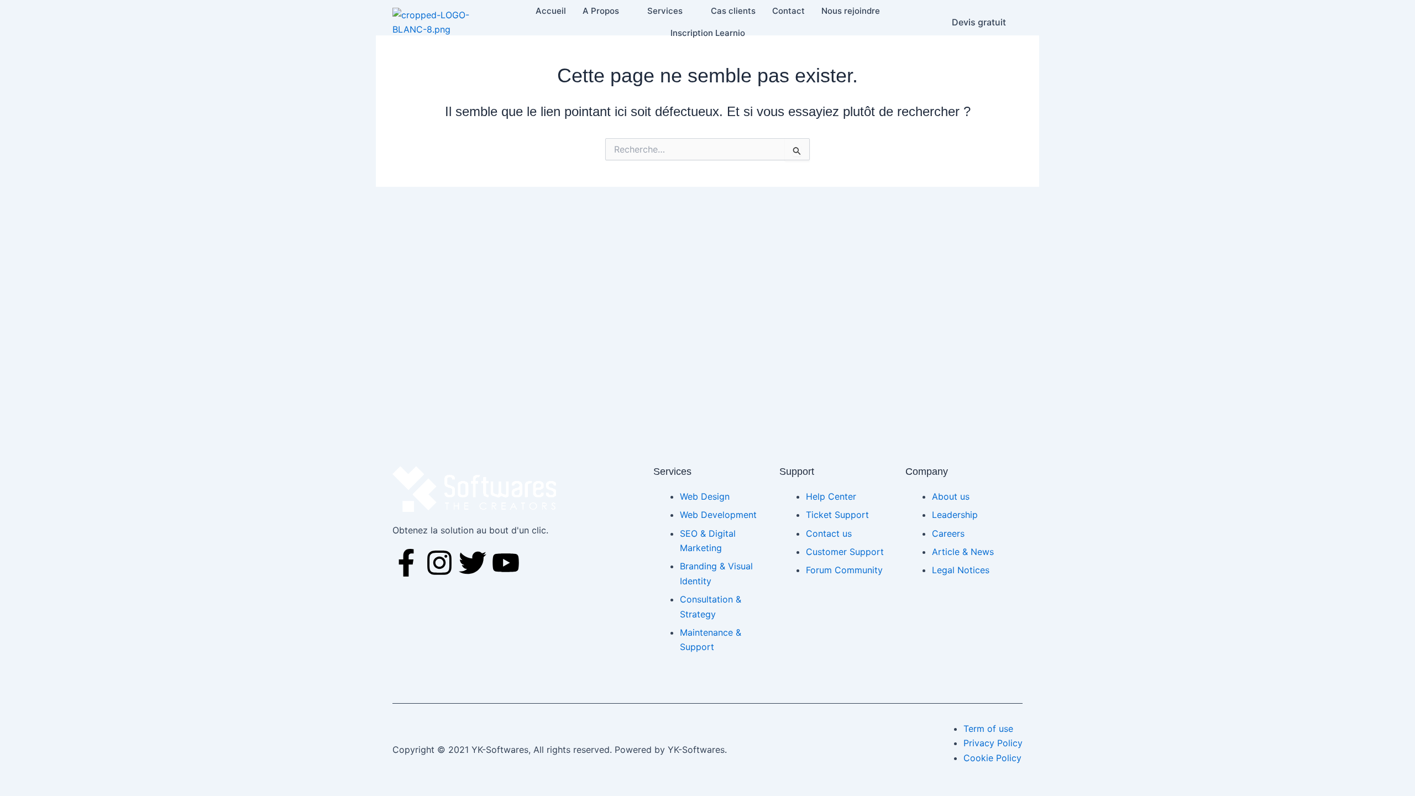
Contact (788, 11)
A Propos (601, 11)
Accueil (551, 11)
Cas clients (733, 11)
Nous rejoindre (850, 11)
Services (665, 11)
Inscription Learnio (707, 33)
